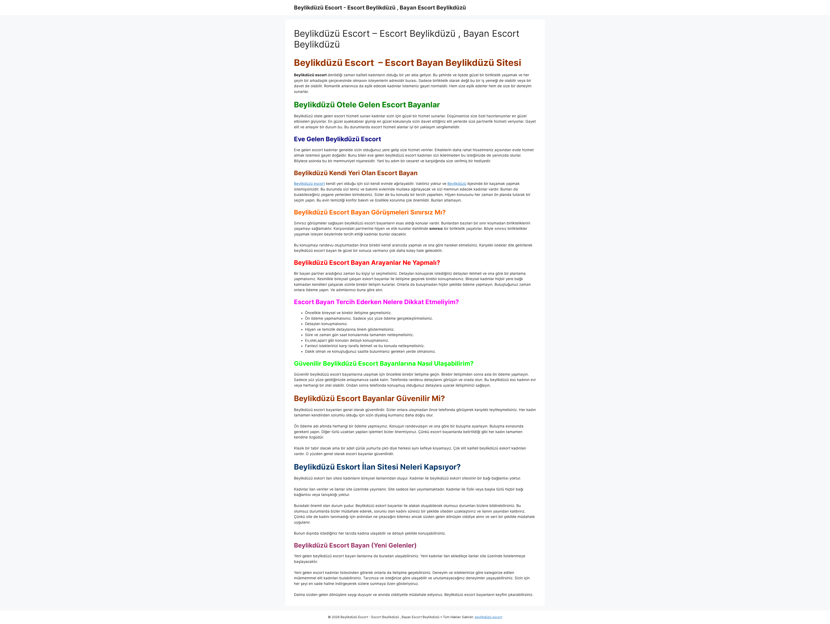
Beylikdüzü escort (309, 183)
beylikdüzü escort (488, 617)
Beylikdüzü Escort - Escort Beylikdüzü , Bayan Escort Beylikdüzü (380, 7)
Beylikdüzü (456, 183)
